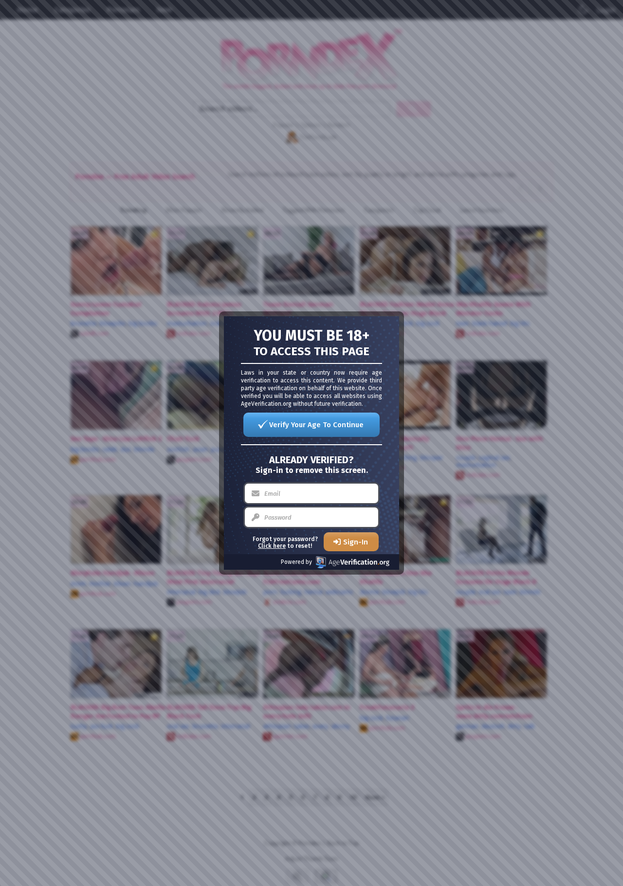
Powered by (296, 562)
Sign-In (355, 542)
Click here (272, 545)
